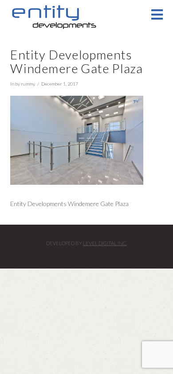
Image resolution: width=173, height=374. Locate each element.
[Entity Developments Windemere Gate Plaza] (76, 139)
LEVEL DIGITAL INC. (105, 243)
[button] (157, 14)
